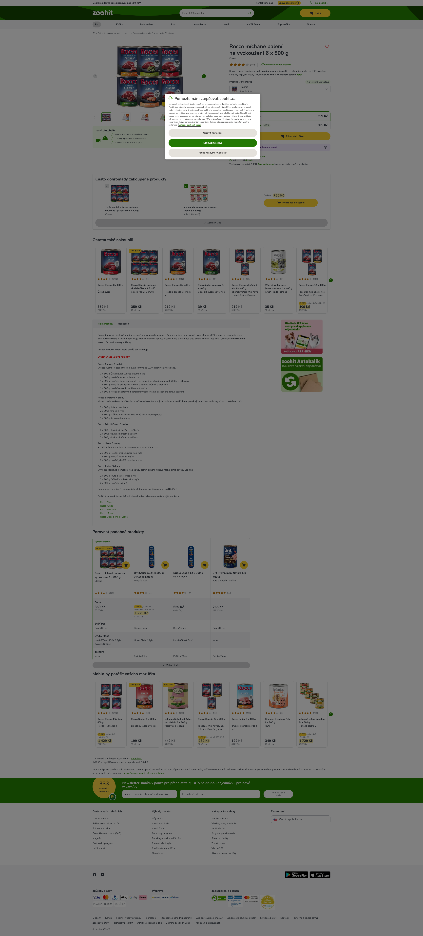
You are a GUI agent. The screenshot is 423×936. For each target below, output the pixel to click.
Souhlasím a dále (212, 142)
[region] (212, 126)
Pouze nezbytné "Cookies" (212, 152)
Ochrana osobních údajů (190, 125)
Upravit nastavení (212, 132)
